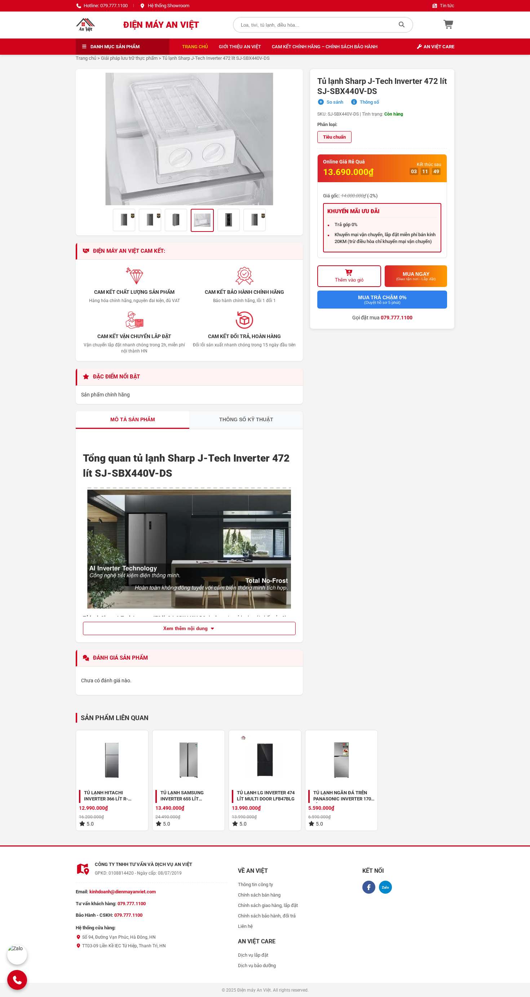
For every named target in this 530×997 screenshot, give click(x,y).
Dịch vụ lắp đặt (253, 955)
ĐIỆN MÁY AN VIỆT (161, 25)
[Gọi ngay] (17, 980)
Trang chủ (195, 46)
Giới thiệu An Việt (240, 46)
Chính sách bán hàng (259, 895)
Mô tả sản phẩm (132, 419)
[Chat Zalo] (17, 955)
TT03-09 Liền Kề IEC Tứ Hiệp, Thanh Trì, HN (123, 945)
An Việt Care (438, 46)
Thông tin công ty (255, 884)
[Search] (401, 25)
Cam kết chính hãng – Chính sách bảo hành (324, 46)
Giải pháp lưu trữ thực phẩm (129, 58)
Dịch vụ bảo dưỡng (257, 965)
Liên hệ (245, 926)
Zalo (385, 887)
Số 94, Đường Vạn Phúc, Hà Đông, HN (118, 937)
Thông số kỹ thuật (246, 419)
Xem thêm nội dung (186, 628)
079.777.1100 (396, 317)
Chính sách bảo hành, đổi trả (267, 916)
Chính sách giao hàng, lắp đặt (268, 905)
